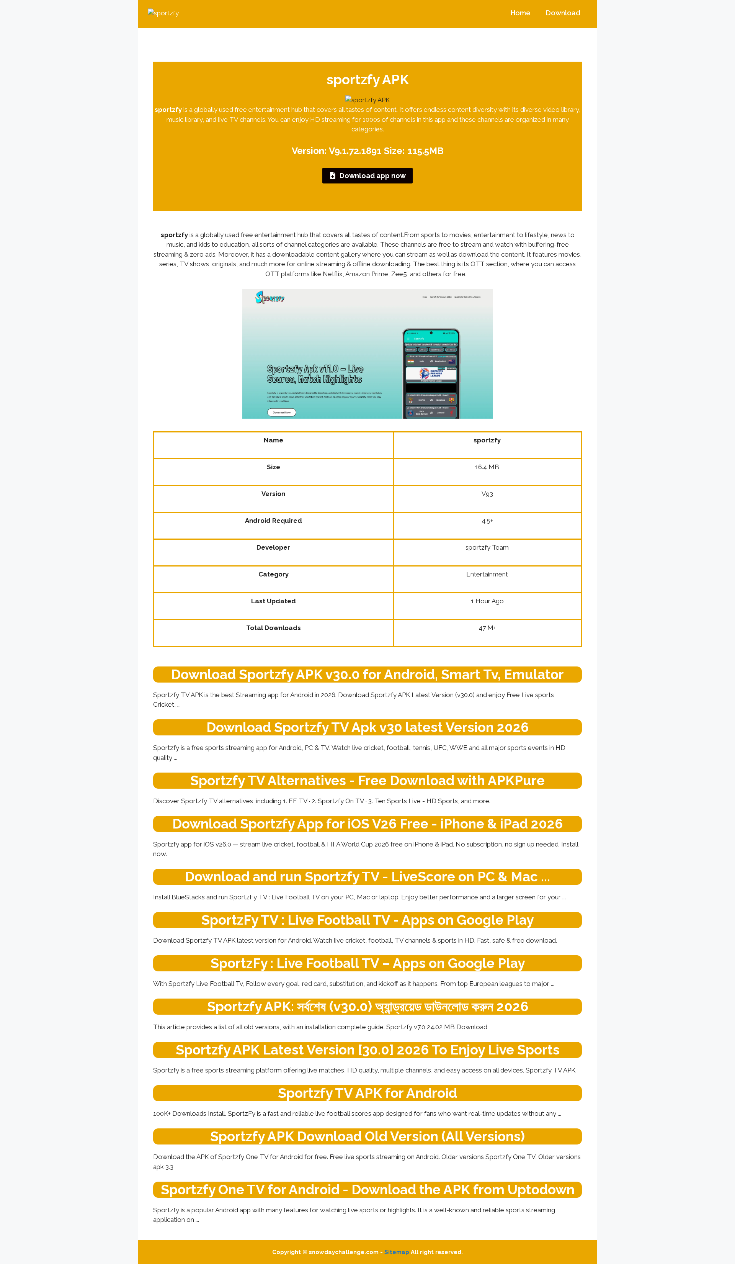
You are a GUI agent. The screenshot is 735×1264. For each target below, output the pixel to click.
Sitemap (396, 1252)
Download (563, 13)
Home (521, 13)
